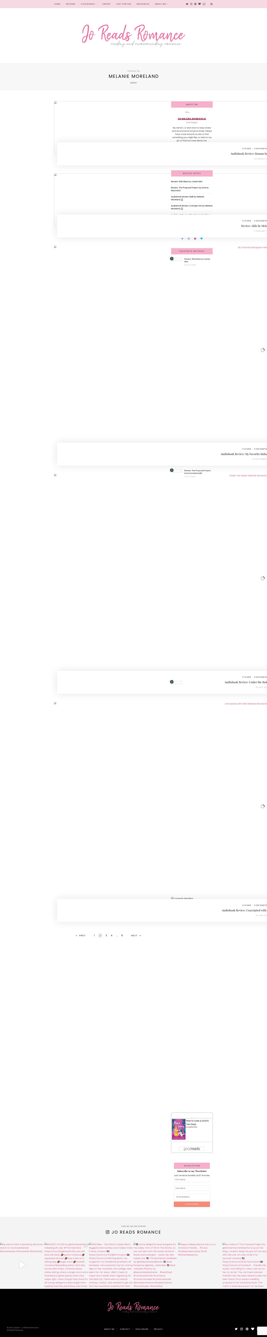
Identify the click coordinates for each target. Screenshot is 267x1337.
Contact (125, 1329)
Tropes (106, 4)
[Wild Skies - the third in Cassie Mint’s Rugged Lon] (111, 1265)
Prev (82, 935)
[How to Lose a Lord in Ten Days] (179, 1129)
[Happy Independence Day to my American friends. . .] (200, 1265)
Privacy (158, 1329)
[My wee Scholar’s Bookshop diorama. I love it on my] (22, 1265)
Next (134, 935)
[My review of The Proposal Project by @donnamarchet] (244, 1265)
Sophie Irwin (192, 1127)
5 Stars (246, 148)
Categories (88, 4)
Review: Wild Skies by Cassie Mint (187, 181)
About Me (160, 4)
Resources (143, 4)
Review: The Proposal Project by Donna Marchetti (197, 472)
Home (57, 4)
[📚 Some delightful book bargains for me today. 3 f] (156, 1265)
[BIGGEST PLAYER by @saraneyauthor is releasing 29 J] (66, 1265)
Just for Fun (123, 4)
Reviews (70, 4)
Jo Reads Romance (136, 1232)
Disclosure (142, 1329)
